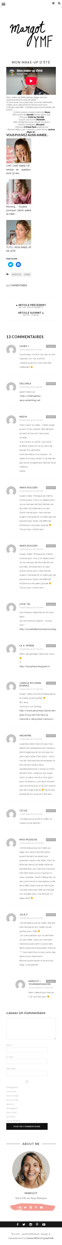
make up (16, 274)
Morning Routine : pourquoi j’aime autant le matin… (18, 210)
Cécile (23, 810)
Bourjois (40, 124)
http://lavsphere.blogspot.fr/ (35, 666)
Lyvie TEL (25, 604)
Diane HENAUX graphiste (40, 1238)
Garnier (30, 114)
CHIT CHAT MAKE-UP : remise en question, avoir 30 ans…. (18, 169)
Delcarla (25, 383)
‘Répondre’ (51, 346)
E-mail (10, 1057)
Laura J (24, 346)
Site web (11, 1068)
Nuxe (47, 112)
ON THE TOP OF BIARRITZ (31, 307)
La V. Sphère (27, 645)
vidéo (27, 274)
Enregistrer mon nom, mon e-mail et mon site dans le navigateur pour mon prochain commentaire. (13, 1104)
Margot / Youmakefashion (39, 982)
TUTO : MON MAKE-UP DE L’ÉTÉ (18, 249)
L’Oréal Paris (30, 127)
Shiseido (40, 119)
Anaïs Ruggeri (29, 487)
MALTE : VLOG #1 (31, 315)
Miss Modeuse (28, 839)
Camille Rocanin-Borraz (31, 684)
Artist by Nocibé (36, 117)
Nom (9, 1045)
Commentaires (16, 285)
